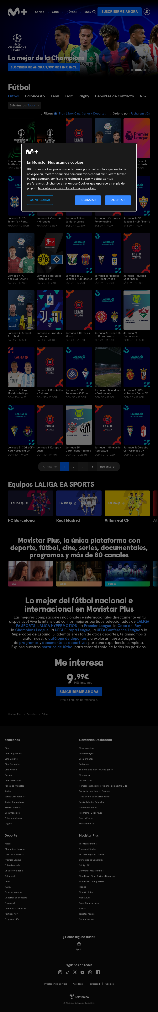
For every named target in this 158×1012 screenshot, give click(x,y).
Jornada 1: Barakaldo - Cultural (50, 392)
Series (39, 12)
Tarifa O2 (84, 908)
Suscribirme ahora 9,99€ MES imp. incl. (44, 67)
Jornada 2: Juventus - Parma (49, 334)
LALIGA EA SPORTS (14, 854)
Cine (55, 12)
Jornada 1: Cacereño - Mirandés (49, 220)
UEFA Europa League (72, 630)
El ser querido (86, 748)
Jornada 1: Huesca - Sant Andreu (136, 277)
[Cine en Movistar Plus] (30, 573)
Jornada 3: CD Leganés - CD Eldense (79, 277)
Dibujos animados (88, 807)
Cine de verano (13, 780)
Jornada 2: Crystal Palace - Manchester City (136, 163)
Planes (82, 887)
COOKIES (109, 984)
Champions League (32, 630)
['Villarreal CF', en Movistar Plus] (127, 503)
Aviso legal (78, 984)
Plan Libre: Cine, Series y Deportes (97, 876)
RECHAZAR (88, 200)
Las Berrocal (85, 780)
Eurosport (10, 903)
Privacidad (94, 984)
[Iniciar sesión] (147, 11)
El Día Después (12, 865)
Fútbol (71, 12)
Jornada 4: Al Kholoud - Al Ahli (18, 277)
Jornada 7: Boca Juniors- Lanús (75, 220)
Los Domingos (86, 759)
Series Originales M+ (15, 796)
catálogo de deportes (67, 638)
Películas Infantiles (14, 785)
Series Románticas (14, 802)
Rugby (8, 887)
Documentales (12, 812)
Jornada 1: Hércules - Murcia (79, 334)
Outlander (84, 764)
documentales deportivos (64, 642)
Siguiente (105, 466)
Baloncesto (10, 876)
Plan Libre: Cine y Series (91, 881)
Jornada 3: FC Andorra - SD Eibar (77, 392)
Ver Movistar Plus (88, 843)
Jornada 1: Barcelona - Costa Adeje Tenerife (107, 392)
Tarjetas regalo (87, 914)
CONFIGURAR (40, 200)
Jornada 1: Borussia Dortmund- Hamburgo (49, 277)
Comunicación (86, 919)
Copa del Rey (129, 625)
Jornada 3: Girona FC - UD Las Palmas (108, 334)
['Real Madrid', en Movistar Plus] (79, 503)
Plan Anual (84, 897)
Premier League (97, 625)
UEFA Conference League (118, 630)
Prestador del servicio (55, 984)
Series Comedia (13, 807)
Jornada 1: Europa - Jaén (49, 449)
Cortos (8, 775)
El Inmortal (84, 775)
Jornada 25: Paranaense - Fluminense (132, 334)
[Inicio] (17, 12)
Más (87, 12)
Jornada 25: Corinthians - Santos (78, 449)
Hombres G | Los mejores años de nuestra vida (103, 785)
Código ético (85, 865)
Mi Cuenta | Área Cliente (91, 854)
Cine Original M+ (13, 753)
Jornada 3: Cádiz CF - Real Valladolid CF (21, 449)
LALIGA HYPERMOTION (57, 625)
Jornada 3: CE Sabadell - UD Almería (137, 220)
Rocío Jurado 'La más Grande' (94, 791)
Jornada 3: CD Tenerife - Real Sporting (17, 220)
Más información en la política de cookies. (67, 188)
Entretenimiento (13, 818)
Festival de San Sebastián (92, 802)
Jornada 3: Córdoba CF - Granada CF (136, 449)
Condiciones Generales (91, 860)
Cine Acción (11, 769)
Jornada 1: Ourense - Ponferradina (107, 220)
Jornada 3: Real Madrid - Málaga (18, 392)
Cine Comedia (12, 764)
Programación (12, 919)
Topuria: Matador (14, 892)
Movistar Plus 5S (87, 823)
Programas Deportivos (90, 812)
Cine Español (11, 759)
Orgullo (8, 823)
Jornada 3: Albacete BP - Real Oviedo (107, 277)
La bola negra (86, 753)
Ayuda (79, 949)
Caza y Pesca (85, 818)
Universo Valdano (14, 870)
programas (29, 642)
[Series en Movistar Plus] (79, 573)
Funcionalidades (87, 849)
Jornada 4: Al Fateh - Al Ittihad (21, 334)
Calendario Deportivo (16, 908)
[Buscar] (94, 11)
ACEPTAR (118, 200)
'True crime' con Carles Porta (94, 796)
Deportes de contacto (16, 897)
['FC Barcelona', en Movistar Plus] (30, 503)
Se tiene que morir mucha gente (96, 769)
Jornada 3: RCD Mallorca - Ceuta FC (136, 392)
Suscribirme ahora (120, 11)
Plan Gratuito (86, 892)
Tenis (7, 881)
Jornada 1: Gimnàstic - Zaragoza (107, 449)
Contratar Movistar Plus (91, 870)
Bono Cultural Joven (89, 903)
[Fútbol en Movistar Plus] (127, 573)
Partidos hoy (11, 914)
